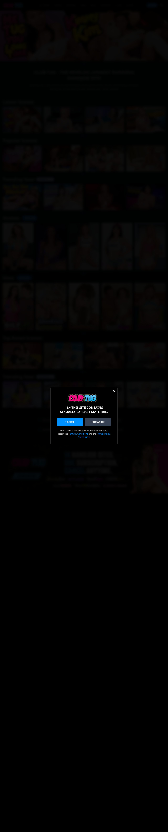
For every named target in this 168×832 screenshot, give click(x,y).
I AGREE (69, 422)
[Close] (113, 390)
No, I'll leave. (84, 436)
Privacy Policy (103, 433)
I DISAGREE (98, 422)
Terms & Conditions (78, 433)
